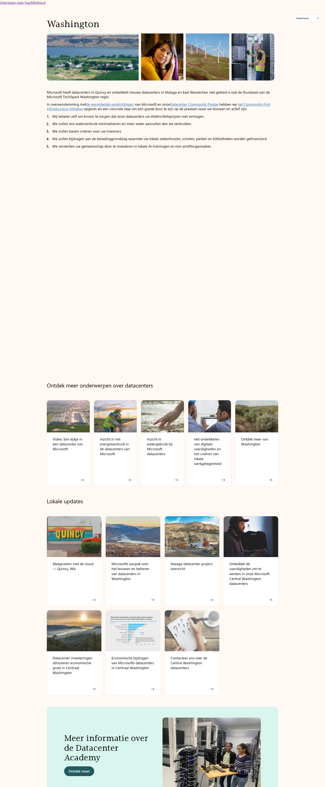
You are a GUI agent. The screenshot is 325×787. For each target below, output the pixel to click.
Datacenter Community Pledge (194, 104)
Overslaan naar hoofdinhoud (23, 2)
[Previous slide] (53, 756)
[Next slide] (271, 756)
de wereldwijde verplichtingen (110, 104)
